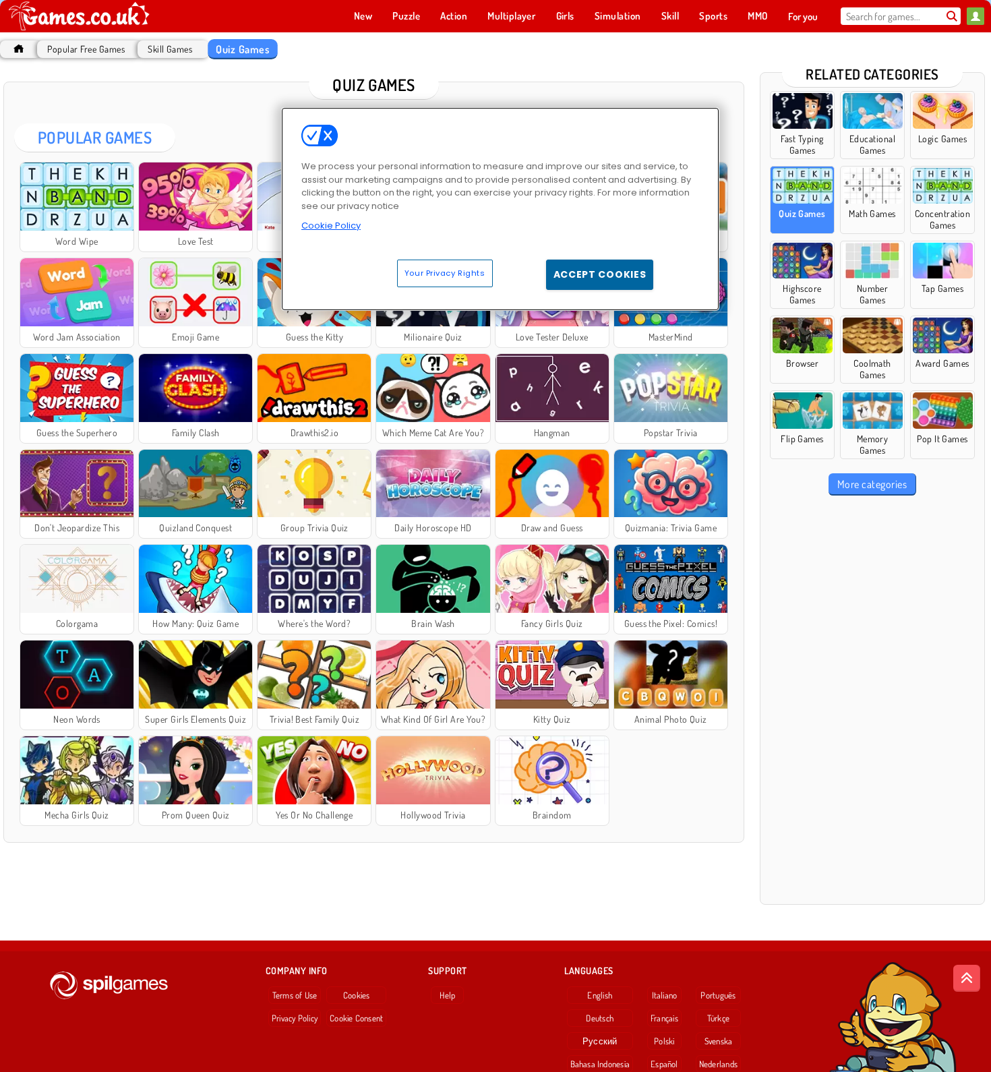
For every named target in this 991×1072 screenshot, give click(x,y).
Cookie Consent (356, 1018)
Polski (664, 1041)
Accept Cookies (600, 274)
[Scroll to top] (966, 978)
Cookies (356, 995)
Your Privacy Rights (444, 273)
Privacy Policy (295, 1018)
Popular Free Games (86, 49)
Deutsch (599, 1018)
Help (447, 995)
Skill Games (170, 49)
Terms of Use (295, 995)
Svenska (718, 1041)
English (599, 995)
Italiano (665, 995)
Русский (600, 1041)
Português (717, 995)
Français (664, 1018)
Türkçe (718, 1018)
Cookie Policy (331, 225)
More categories (872, 484)
